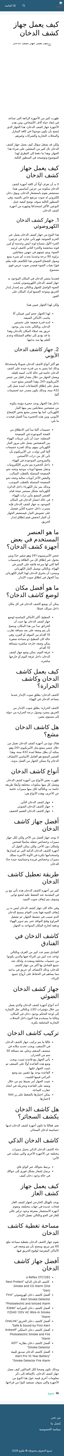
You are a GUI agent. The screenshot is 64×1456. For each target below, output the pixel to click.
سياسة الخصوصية (50, 1429)
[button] (24, 5)
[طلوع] (58, 5)
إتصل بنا (56, 1423)
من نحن (56, 1417)
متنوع (51, 1393)
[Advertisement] (32, 84)
